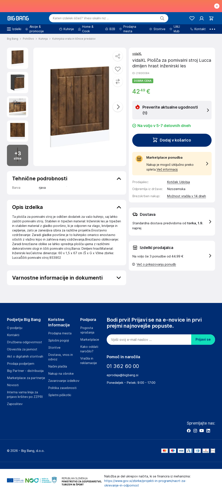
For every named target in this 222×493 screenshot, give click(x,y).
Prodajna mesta (60, 333)
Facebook (189, 431)
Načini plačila (57, 366)
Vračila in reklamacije (88, 360)
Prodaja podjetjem (20, 364)
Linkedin (208, 431)
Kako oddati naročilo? (89, 349)
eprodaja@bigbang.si (122, 375)
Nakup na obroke (61, 374)
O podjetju (14, 328)
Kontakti (13, 335)
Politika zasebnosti (62, 388)
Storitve (54, 348)
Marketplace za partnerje (26, 378)
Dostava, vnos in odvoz (60, 357)
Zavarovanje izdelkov (63, 381)
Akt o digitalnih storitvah (25, 356)
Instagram (195, 431)
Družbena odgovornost (24, 342)
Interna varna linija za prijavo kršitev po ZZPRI (25, 394)
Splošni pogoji (58, 340)
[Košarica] (211, 18)
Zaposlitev (15, 404)
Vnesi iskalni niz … (81, 18)
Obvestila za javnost (22, 349)
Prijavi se (203, 339)
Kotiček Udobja (178, 182)
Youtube (202, 431)
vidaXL (137, 53)
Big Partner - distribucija (25, 371)
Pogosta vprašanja (87, 330)
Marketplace (89, 340)
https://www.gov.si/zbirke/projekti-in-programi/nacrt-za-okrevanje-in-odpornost (145, 483)
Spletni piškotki (59, 395)
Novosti (13, 385)
